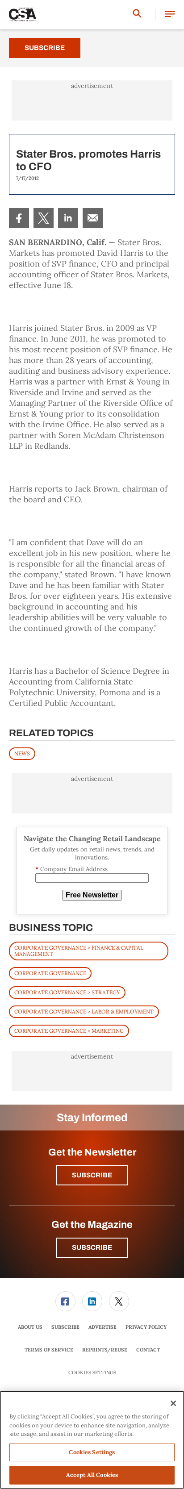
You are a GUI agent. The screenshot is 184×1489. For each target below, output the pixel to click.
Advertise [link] (102, 1327)
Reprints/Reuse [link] (104, 1350)
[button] (170, 14)
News (22, 753)
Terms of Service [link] (49, 1350)
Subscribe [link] (65, 1327)
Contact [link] (148, 1350)
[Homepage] (23, 15)
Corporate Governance (50, 973)
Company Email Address (71, 869)
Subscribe (45, 47)
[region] (92, 1440)
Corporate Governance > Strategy (67, 992)
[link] (19, 218)
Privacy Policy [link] (146, 1327)
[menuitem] (19, 218)
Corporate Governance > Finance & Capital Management (78, 950)
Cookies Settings (92, 1372)
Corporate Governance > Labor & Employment (84, 1011)
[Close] (173, 1403)
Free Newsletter (92, 895)
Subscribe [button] (92, 1175)
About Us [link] (30, 1327)
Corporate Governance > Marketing (69, 1030)
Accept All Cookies (92, 1475)
